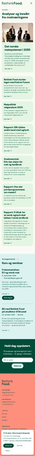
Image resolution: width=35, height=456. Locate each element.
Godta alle (8, 445)
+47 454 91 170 (7, 395)
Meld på (17, 366)
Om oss (4, 414)
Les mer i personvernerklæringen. (20, 441)
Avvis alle (19, 445)
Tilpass (7, 450)
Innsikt (4, 417)
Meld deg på (9, 298)
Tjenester (5, 410)
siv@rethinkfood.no (8, 393)
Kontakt (4, 420)
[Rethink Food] (12, 3)
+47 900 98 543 (7, 404)
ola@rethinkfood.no (8, 402)
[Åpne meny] (31, 3)
